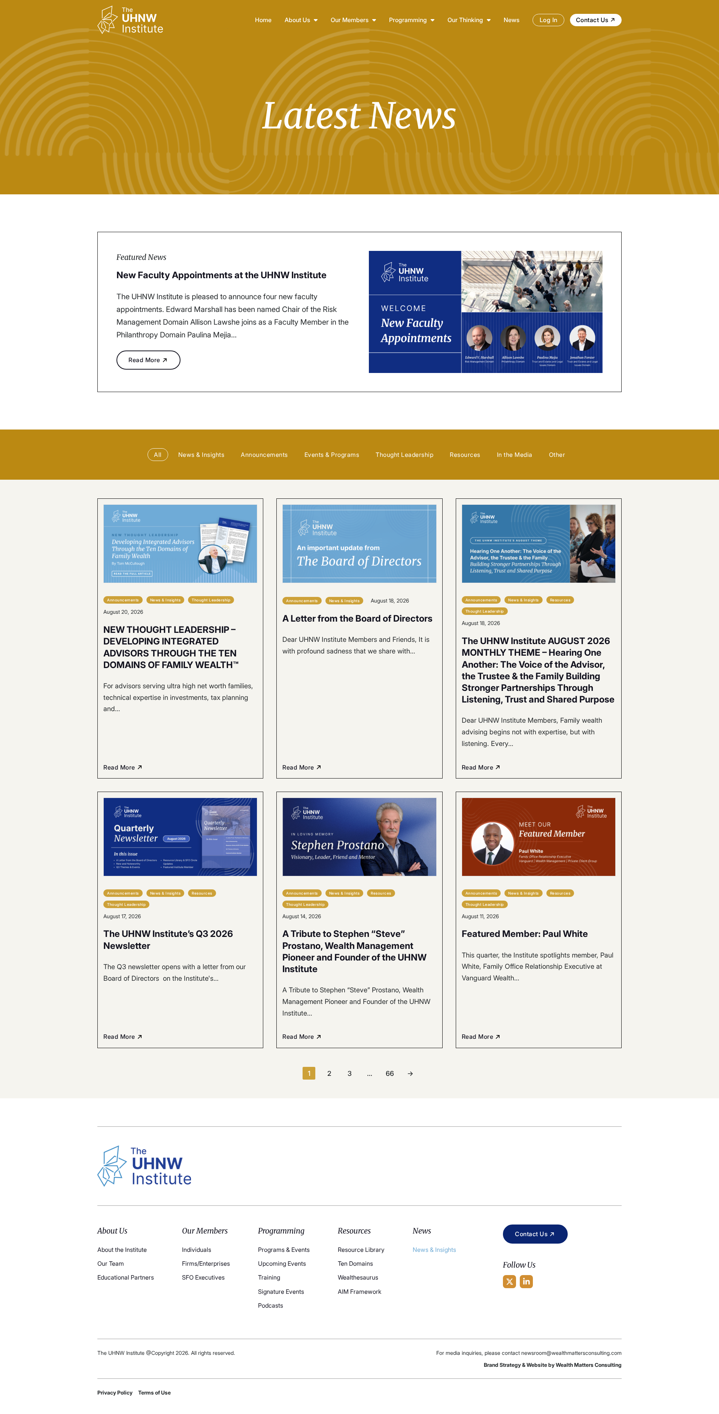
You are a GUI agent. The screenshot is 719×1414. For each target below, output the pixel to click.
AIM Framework (359, 1291)
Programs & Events (284, 1249)
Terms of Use (154, 1392)
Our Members (349, 20)
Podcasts (270, 1305)
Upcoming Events (282, 1263)
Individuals (196, 1249)
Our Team (110, 1263)
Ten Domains (355, 1263)
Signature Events (281, 1291)
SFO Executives (203, 1277)
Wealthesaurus (358, 1277)
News (511, 20)
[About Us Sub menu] (316, 20)
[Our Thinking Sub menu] (489, 20)
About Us (297, 20)
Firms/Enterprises (206, 1263)
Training (269, 1277)
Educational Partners (125, 1277)
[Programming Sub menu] (432, 20)
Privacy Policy (115, 1392)
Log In (549, 20)
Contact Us (592, 20)
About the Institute (122, 1249)
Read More (144, 360)
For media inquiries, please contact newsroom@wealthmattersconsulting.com (529, 1353)
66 (390, 1073)
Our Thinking (465, 20)
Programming (408, 20)
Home (263, 20)
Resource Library (361, 1249)
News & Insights (434, 1249)
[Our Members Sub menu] (374, 20)
